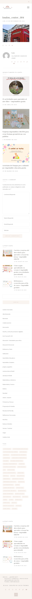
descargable (21, 466)
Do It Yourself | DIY (8, 336)
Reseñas (5, 419)
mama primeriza (8, 493)
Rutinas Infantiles (7, 424)
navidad (25, 496)
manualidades (19, 493)
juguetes (21, 481)
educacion (11, 469)
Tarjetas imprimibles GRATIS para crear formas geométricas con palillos (15, 134)
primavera (18, 499)
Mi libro (5, 389)
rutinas (18, 505)
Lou (4, 21)
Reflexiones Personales (9, 415)
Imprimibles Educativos (9, 358)
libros (17, 484)
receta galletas (9, 505)
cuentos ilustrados (9, 466)
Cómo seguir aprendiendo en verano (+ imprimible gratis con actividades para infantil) (21, 270)
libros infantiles (9, 487)
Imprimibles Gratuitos (8, 362)
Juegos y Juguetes (7, 367)
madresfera (21, 490)
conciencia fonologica (19, 457)
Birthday (6, 454)
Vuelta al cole (6, 437)
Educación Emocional (8, 345)
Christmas (7, 457)
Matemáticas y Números (9, 380)
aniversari (23, 451)
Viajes (4, 433)
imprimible (7, 478)
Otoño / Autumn (7, 397)
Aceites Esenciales (8, 309)
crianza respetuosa (17, 460)
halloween (20, 475)
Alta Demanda (6, 314)
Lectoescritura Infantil (8, 371)
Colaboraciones (7, 323)
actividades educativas (20, 448)
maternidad (7, 496)
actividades (7, 448)
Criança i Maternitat (10, 463)
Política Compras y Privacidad (16, 578)
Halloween (5, 353)
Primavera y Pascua (8, 402)
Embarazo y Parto (7, 349)
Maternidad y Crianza (8, 384)
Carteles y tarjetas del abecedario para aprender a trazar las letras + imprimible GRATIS (21, 254)
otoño (11, 499)
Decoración (6, 327)
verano (14, 508)
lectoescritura (8, 484)
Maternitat (16, 496)
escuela (6, 475)
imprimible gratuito (10, 481)
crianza (6, 460)
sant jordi (7, 508)
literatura (19, 487)
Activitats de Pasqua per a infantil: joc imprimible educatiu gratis (15, 167)
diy (4, 469)
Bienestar (5, 318)
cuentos (21, 463)
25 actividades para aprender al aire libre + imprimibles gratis (14, 100)
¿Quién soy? (13, 577)
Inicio (5, 577)
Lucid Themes (23, 585)
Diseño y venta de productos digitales (13, 331)
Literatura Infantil (7, 375)
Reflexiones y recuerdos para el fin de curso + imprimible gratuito (21, 284)
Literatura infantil (10, 490)
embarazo (21, 472)
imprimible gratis (17, 478)
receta (14, 502)
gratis (13, 475)
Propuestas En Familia (9, 406)
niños (5, 499)
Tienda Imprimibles (11, 581)
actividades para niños (10, 451)
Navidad (5, 393)
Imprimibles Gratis (11, 580)
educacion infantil (9, 472)
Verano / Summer (7, 428)
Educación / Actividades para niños (12, 340)
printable (7, 502)
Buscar (16, 302)
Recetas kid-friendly (8, 411)
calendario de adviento (18, 454)
